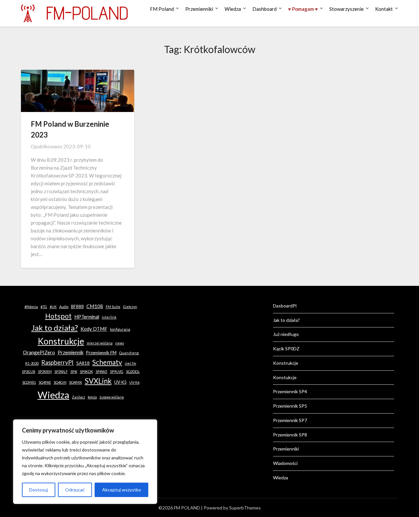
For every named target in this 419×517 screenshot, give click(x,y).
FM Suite (113, 307)
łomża (92, 397)
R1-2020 (32, 363)
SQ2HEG (29, 382)
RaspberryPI (57, 362)
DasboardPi (285, 305)
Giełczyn (130, 307)
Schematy (107, 362)
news (119, 343)
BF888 (77, 306)
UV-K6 (134, 382)
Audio (63, 307)
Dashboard (264, 9)
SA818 (83, 363)
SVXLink (98, 381)
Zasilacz (78, 397)
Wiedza (233, 9)
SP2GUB (28, 371)
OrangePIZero (39, 352)
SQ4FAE (45, 382)
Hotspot (58, 316)
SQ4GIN (60, 382)
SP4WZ (101, 371)
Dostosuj (38, 489)
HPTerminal (86, 317)
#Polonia (31, 307)
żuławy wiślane (112, 397)
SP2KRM (45, 371)
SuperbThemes (245, 507)
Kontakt (384, 9)
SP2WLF (61, 371)
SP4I (73, 371)
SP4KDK (86, 371)
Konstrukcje (61, 341)
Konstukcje (285, 377)
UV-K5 (120, 382)
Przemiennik (70, 352)
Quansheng (129, 353)
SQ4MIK (75, 382)
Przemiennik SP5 (290, 406)
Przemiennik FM (101, 352)
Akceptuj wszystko (121, 489)
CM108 (94, 306)
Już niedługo (286, 334)
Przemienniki (199, 9)
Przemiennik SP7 (290, 420)
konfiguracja (120, 329)
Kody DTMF (94, 329)
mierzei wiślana (100, 343)
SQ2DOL (133, 371)
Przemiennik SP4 (290, 391)
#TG (44, 307)
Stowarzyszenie (346, 9)
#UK (53, 307)
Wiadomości (285, 463)
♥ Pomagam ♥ (303, 9)
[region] (85, 461)
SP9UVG (116, 371)
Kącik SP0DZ (286, 348)
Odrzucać (75, 489)
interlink (109, 317)
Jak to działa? (54, 327)
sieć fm (130, 363)
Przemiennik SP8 (290, 434)
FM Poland (162, 9)
